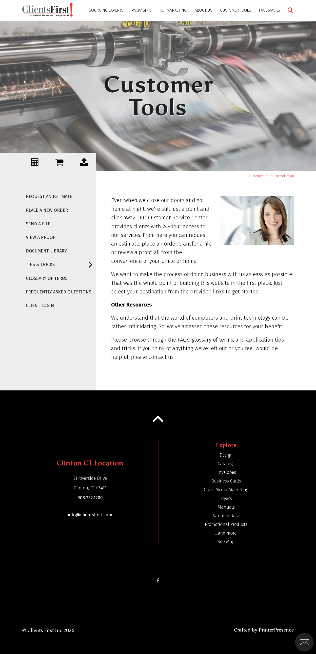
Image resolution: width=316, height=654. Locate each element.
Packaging (141, 10)
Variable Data (226, 516)
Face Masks (269, 10)
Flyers (226, 498)
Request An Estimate (49, 196)
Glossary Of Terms (47, 278)
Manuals (226, 507)
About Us (203, 10)
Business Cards (226, 481)
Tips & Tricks (40, 264)
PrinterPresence (276, 630)
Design (226, 455)
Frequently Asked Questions (58, 292)
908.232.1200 (90, 497)
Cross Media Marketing (226, 489)
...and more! (226, 533)
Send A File (38, 224)
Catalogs (226, 463)
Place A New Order (47, 210)
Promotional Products (226, 524)
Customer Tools (235, 10)
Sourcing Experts (106, 10)
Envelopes (226, 472)
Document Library (46, 251)
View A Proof (40, 237)
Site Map (226, 541)
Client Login (40, 305)
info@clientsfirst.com (90, 515)
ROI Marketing (173, 10)
